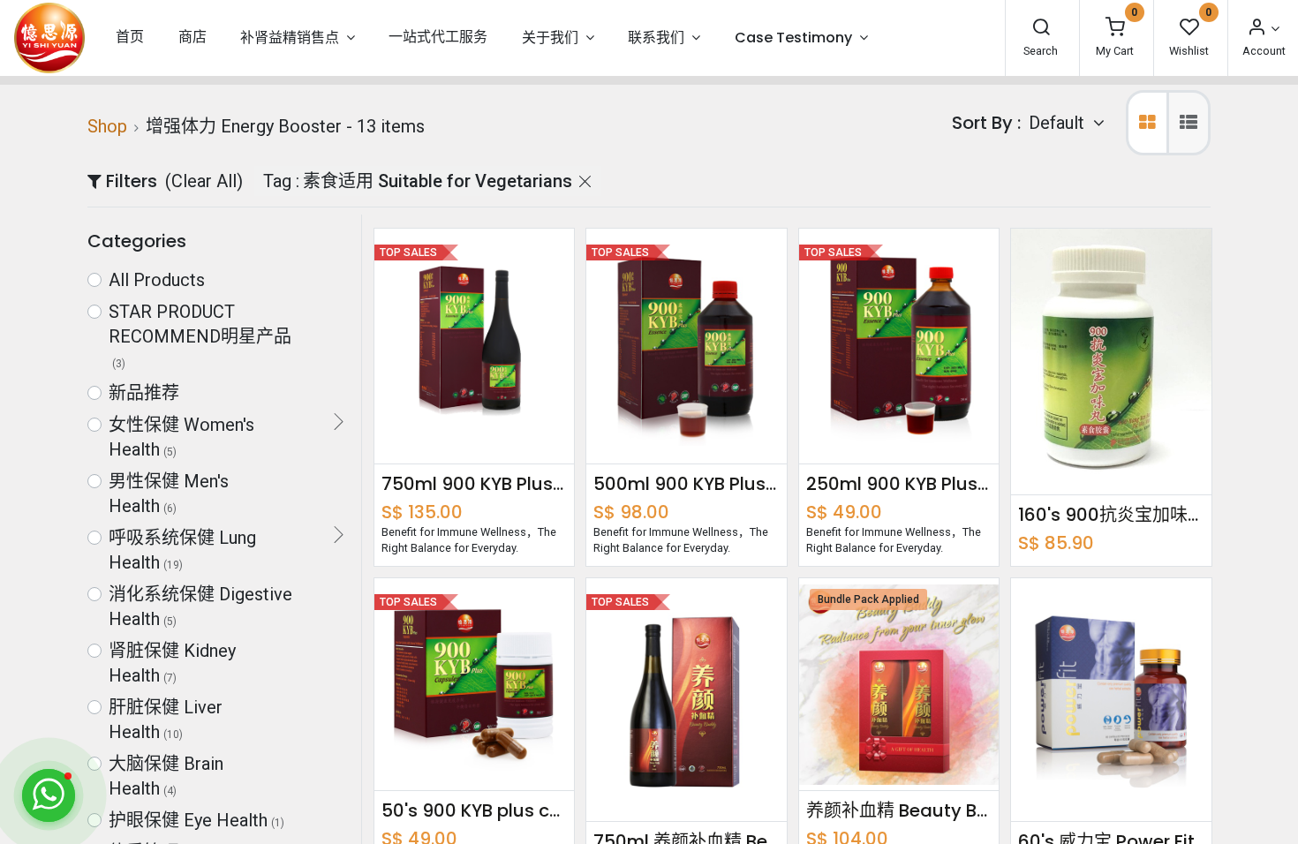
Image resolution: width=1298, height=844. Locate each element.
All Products (157, 279)
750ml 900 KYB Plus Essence (474, 483)
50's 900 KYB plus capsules (474, 810)
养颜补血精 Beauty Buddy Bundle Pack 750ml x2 (899, 810)
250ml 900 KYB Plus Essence (899, 483)
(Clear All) (204, 181)
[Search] (1041, 28)
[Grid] (1147, 122)
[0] (1115, 28)
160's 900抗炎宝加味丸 (1111, 514)
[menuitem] (130, 37)
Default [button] (1059, 122)
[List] (1188, 122)
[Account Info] (1263, 28)
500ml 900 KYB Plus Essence (686, 483)
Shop (107, 126)
